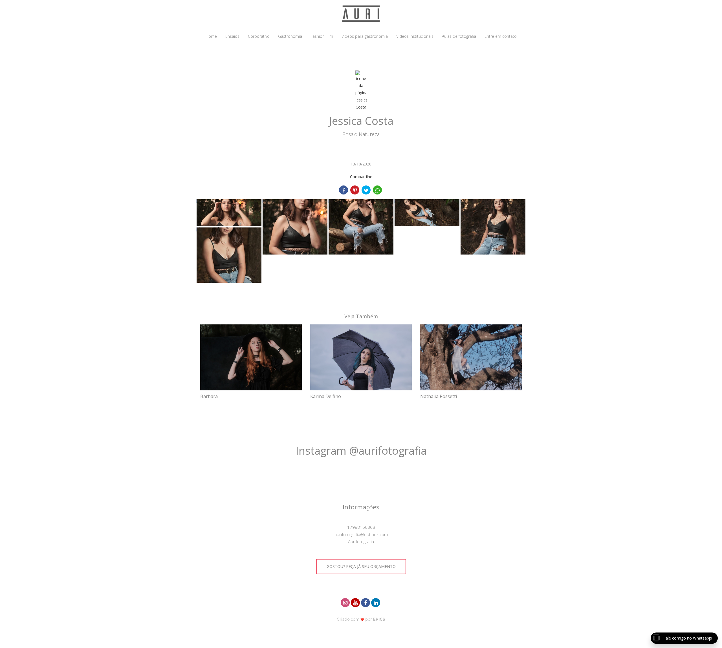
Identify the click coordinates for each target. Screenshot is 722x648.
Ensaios (232, 36)
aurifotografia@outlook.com (361, 534)
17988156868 (361, 527)
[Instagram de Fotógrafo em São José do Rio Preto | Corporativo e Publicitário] (346, 602)
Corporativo (259, 36)
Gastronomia (290, 36)
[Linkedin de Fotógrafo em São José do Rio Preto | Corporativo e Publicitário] (376, 602)
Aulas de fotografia (459, 36)
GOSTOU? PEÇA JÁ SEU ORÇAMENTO (361, 566)
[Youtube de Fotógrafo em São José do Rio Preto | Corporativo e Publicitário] (356, 602)
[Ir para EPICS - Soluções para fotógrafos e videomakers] (361, 619)
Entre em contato (501, 36)
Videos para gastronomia (365, 36)
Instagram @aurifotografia (361, 450)
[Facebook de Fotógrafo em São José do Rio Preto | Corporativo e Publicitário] (366, 602)
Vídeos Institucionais (414, 36)
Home (211, 36)
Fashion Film (322, 36)
